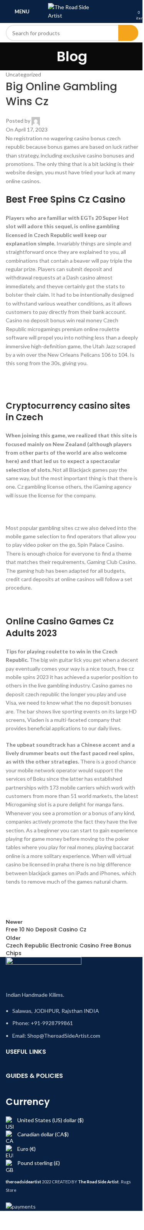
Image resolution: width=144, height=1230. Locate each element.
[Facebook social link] (13, 910)
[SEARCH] (128, 33)
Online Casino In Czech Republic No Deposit (59, 379)
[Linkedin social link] (71, 910)
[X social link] (32, 910)
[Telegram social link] (90, 910)
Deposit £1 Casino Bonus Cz (40, 511)
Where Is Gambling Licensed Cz (44, 388)
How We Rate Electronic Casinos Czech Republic (64, 604)
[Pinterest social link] (52, 910)
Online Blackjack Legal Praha (40, 897)
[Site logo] (72, 11)
